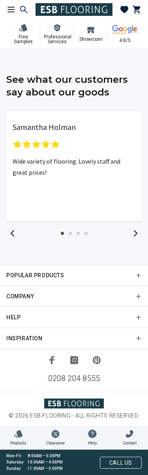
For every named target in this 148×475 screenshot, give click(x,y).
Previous (12, 233)
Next (135, 233)
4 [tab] (86, 233)
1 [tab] (62, 233)
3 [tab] (78, 233)
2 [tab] (70, 233)
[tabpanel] (74, 166)
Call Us (120, 463)
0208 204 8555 (74, 378)
